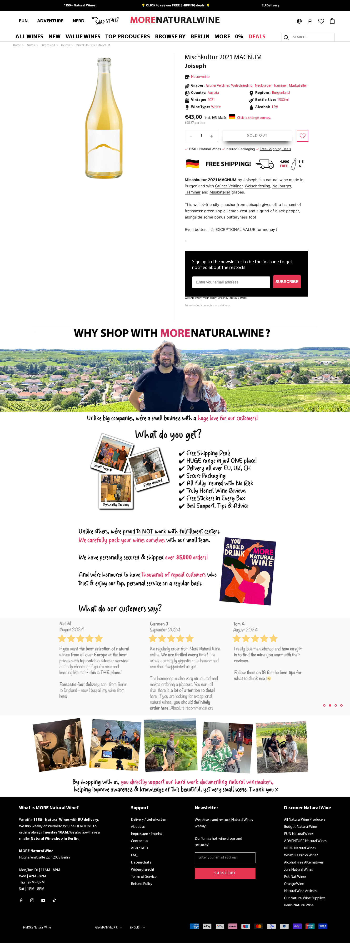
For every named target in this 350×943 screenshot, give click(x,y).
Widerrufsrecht (143, 870)
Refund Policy (141, 884)
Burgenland (281, 93)
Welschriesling (242, 86)
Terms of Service (143, 877)
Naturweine (200, 77)
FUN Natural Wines (299, 834)
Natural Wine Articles (300, 891)
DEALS (256, 37)
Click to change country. (254, 118)
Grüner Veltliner (217, 86)
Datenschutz (141, 862)
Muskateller (298, 86)
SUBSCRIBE (287, 282)
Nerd (79, 21)
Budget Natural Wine (300, 827)
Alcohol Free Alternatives (303, 862)
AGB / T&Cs (139, 848)
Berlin (200, 37)
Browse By (170, 37)
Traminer (280, 86)
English (135, 927)
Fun (23, 21)
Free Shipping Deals (275, 149)
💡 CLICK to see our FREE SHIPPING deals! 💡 (175, 5)
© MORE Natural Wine (37, 927)
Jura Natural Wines (298, 870)
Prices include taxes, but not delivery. (207, 305)
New (54, 37)
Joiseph (195, 66)
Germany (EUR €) (107, 927)
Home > (19, 45)
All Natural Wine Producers (304, 820)
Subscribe (225, 873)
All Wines (29, 37)
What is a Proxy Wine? (301, 855)
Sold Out (257, 136)
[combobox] (312, 37)
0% (239, 37)
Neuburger (263, 86)
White (216, 107)
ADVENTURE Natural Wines (305, 841)
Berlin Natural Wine (299, 905)
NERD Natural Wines (300, 848)
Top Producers (127, 37)
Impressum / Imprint (146, 834)
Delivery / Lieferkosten (148, 820)
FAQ (134, 855)
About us (138, 827)
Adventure (50, 21)
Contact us (139, 841)
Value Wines (82, 37)
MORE (222, 37)
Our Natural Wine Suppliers (304, 898)
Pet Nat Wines (295, 877)
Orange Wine (294, 884)
